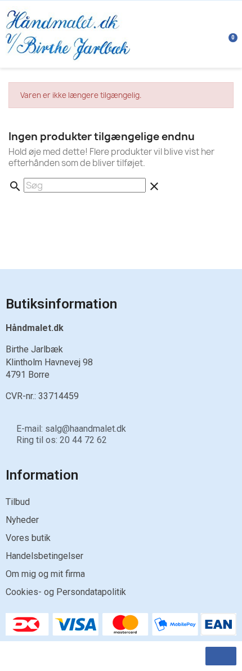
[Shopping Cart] (226, 34)
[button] (220, 656)
